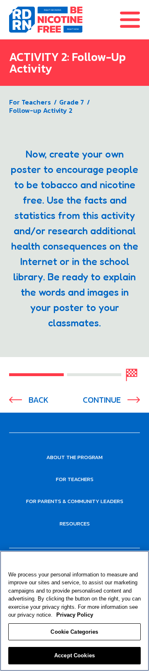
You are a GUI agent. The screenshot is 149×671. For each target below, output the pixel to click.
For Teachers (30, 102)
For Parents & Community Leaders (74, 501)
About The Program (74, 457)
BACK (38, 400)
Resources (75, 524)
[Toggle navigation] (134, 20)
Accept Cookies (74, 655)
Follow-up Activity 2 (40, 110)
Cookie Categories (74, 632)
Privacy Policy (74, 615)
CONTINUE (102, 400)
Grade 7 (71, 102)
